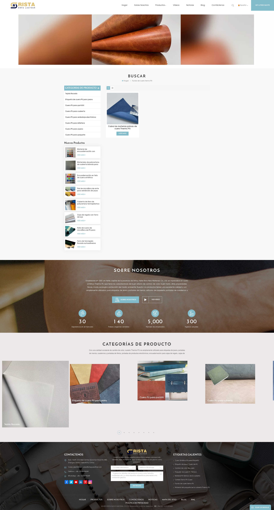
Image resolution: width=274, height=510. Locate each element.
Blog (203, 5)
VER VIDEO (156, 299)
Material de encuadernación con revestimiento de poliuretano (86, 151)
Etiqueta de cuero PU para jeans (79, 99)
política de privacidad (137, 503)
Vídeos (176, 5)
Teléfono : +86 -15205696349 (78, 471)
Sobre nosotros (141, 5)
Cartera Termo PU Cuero (183, 480)
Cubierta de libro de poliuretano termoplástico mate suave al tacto (88, 203)
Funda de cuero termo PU (184, 484)
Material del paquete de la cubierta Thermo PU (192, 487)
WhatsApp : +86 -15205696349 (79, 476)
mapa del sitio (169, 500)
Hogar (124, 5)
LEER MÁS (122, 133)
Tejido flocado (71, 94)
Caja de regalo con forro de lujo (87, 216)
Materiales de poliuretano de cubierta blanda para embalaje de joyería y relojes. (88, 164)
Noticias (190, 5)
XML (193, 500)
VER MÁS (80, 155)
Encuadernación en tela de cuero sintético (87, 177)
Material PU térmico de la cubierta (187, 476)
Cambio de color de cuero (184, 468)
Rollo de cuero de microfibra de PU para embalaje (86, 229)
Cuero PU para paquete (75, 135)
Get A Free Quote (262, 5)
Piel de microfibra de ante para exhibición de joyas (88, 190)
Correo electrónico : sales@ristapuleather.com (85, 467)
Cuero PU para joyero (74, 129)
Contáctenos (218, 5)
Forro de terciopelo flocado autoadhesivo (86, 242)
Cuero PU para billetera (75, 123)
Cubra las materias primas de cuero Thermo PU (122, 128)
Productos (160, 5)
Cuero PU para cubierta (75, 111)
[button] (119, 432)
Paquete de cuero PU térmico (186, 472)
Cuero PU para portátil (74, 105)
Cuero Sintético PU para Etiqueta (187, 460)
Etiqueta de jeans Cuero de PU (186, 464)
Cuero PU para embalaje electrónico (80, 117)
